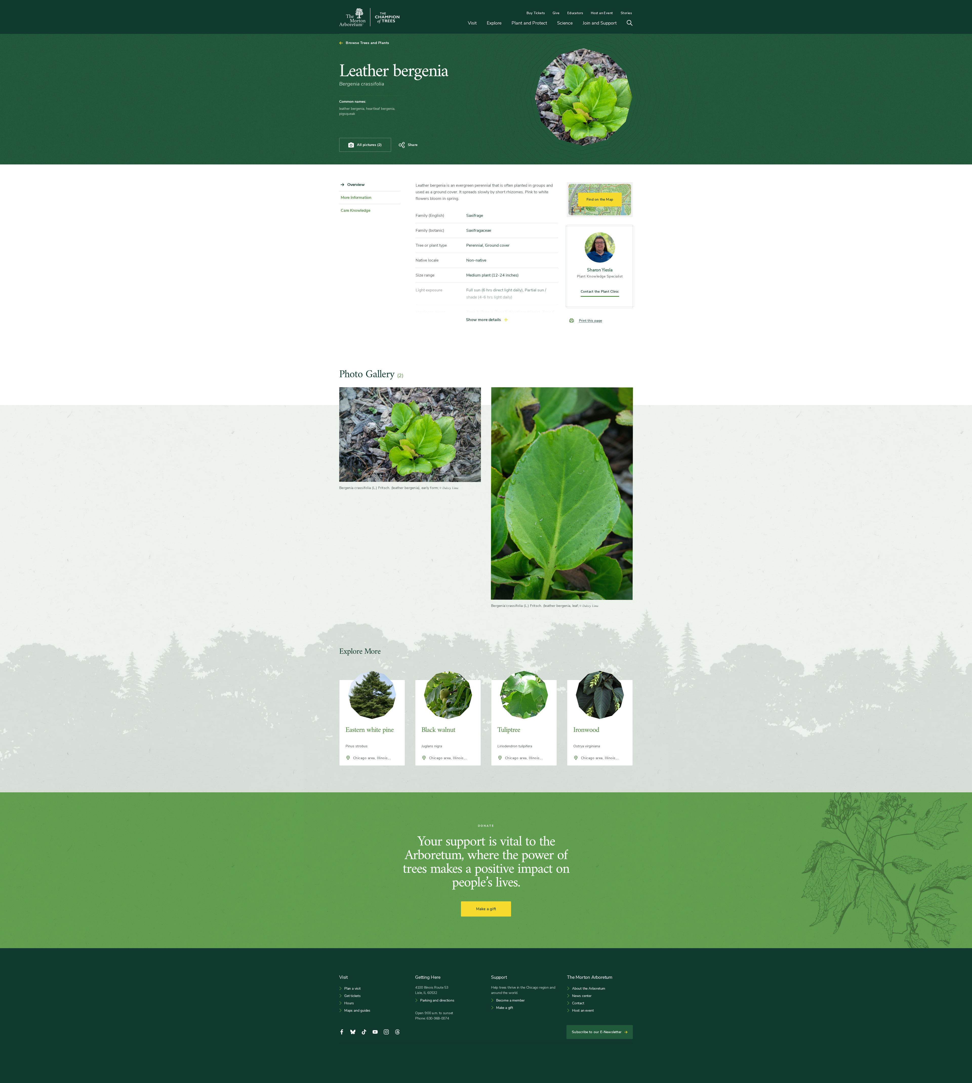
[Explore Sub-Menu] (505, 23)
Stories (626, 13)
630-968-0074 (438, 1018)
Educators (575, 13)
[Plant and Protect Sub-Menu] (551, 23)
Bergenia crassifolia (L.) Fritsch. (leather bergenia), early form (388, 487)
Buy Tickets (535, 13)
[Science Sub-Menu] (576, 23)
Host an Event (602, 13)
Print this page (590, 320)
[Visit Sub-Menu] (480, 23)
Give (556, 13)
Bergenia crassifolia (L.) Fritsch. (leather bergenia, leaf (534, 605)
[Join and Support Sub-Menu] (620, 23)
